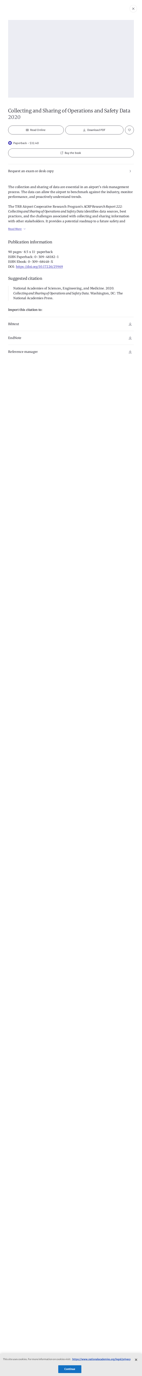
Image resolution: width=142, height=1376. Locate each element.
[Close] (136, 1360)
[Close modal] (133, 8)
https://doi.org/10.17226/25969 (39, 267)
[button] (71, 152)
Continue (69, 1369)
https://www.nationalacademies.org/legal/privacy (101, 1359)
